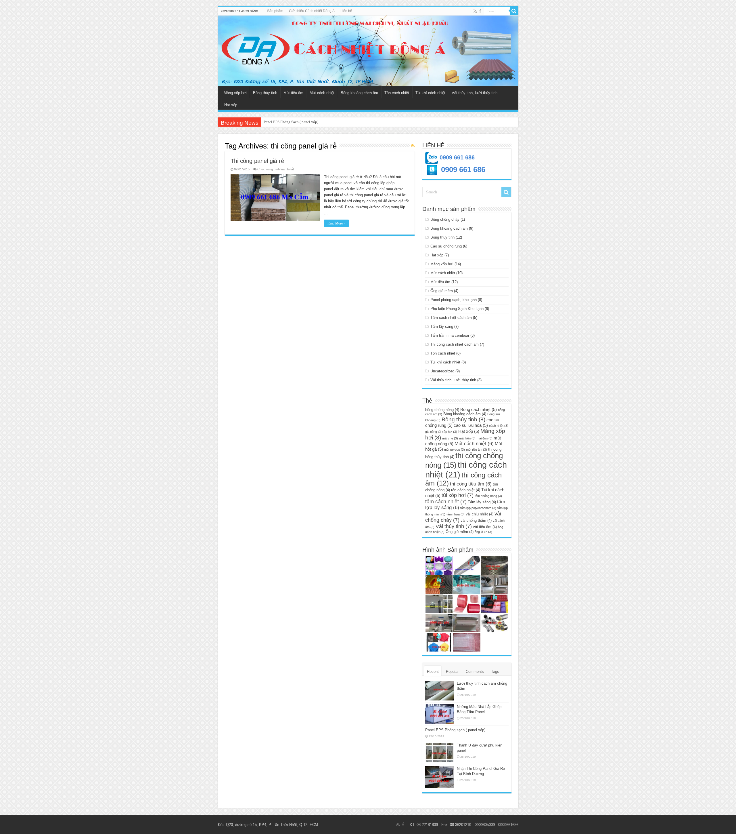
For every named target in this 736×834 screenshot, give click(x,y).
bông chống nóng (442, 410)
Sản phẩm (275, 11)
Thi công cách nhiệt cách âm (454, 344)
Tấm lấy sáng (441, 326)
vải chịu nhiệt (479, 514)
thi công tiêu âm (471, 484)
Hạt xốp (230, 105)
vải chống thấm (476, 520)
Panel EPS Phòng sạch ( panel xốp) (455, 730)
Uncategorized (442, 371)
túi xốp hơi (458, 495)
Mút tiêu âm (293, 93)
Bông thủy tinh (265, 93)
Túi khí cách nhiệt (430, 93)
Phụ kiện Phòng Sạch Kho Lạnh (457, 308)
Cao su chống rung (446, 246)
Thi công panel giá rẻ (257, 161)
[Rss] (475, 11)
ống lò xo (483, 532)
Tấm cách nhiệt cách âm (451, 317)
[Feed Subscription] (413, 145)
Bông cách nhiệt (478, 409)
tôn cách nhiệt (465, 490)
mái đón (484, 438)
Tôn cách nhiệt (396, 93)
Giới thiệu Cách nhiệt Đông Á (312, 11)
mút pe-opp (454, 449)
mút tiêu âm (476, 449)
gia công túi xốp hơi (441, 431)
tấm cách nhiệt (446, 501)
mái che (450, 438)
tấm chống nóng (488, 496)
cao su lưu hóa (471, 425)
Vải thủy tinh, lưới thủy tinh (474, 93)
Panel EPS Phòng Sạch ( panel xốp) (291, 122)
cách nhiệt (498, 425)
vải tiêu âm (485, 527)
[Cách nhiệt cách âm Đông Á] (368, 51)
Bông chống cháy (444, 219)
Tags (495, 671)
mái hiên (467, 438)
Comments (475, 671)
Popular (452, 671)
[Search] (514, 11)
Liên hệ (346, 11)
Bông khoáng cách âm (359, 93)
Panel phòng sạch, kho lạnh (453, 300)
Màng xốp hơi (235, 93)
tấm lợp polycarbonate (478, 508)
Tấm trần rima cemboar (449, 335)
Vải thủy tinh (454, 526)
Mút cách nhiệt (322, 93)
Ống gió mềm (441, 291)
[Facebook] (480, 11)
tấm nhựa (455, 514)
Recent (433, 671)
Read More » (336, 223)
